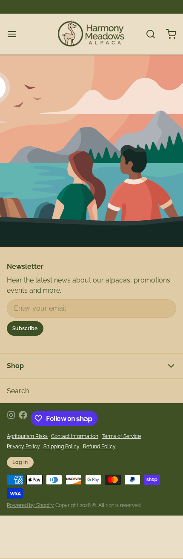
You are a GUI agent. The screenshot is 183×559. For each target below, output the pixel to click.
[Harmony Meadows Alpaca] (91, 34)
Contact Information (74, 436)
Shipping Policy (61, 447)
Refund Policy (99, 447)
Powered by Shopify (30, 505)
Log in (20, 462)
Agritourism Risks (27, 436)
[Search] (147, 34)
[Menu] (15, 34)
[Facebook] (23, 418)
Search (18, 391)
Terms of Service (121, 436)
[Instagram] (11, 418)
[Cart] (167, 34)
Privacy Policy (23, 447)
